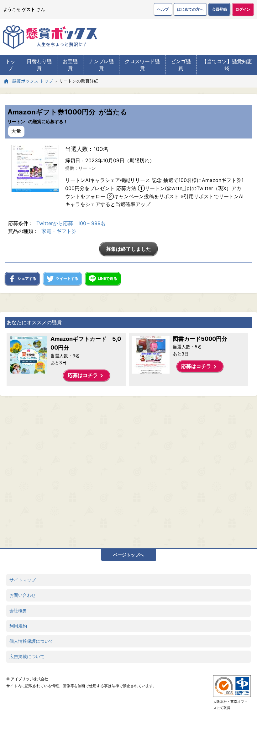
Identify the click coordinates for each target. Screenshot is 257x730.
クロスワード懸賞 (142, 64)
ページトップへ (128, 554)
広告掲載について (27, 656)
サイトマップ (22, 579)
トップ (10, 64)
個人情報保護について (31, 641)
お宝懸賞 (70, 64)
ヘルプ (163, 9)
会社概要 (18, 610)
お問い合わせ (22, 595)
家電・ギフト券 (58, 231)
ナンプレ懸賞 (101, 64)
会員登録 (219, 9)
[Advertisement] (114, 470)
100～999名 (92, 223)
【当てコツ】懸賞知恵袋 (227, 64)
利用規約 (18, 625)
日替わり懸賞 (39, 64)
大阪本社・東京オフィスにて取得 (230, 704)
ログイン (242, 9)
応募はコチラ (86, 376)
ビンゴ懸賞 (181, 64)
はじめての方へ (190, 9)
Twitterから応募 (54, 223)
